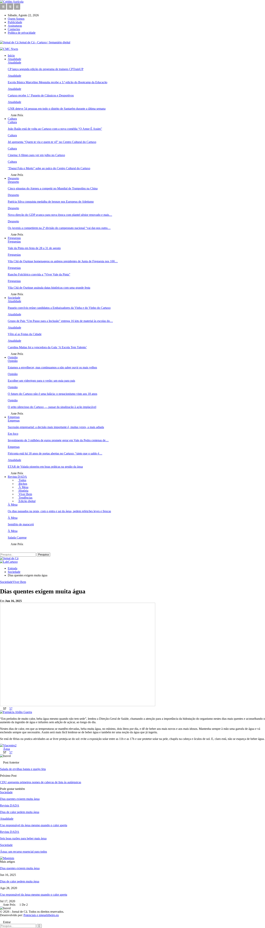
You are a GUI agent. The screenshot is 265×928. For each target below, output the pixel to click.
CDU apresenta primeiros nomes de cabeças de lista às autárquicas (40, 782)
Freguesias (14, 238)
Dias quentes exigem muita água (20, 868)
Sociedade (14, 297)
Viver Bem (25, 494)
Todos (22, 480)
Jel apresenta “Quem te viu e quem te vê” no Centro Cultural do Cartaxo (52, 142)
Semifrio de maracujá (21, 524)
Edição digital (27, 501)
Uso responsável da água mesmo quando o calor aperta (33, 894)
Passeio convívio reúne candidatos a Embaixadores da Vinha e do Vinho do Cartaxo (59, 307)
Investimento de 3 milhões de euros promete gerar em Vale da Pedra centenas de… (58, 440)
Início (11, 55)
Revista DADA (17, 476)
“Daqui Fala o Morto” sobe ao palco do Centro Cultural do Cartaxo (49, 168)
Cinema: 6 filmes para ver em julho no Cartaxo (36, 155)
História (23, 490)
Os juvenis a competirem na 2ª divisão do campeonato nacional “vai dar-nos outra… (59, 228)
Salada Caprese (17, 537)
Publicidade (15, 22)
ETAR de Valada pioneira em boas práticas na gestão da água (45, 466)
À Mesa (23, 487)
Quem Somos (16, 18)
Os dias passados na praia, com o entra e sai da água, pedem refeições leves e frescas (59, 511)
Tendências (25, 497)
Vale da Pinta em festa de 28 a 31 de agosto (34, 248)
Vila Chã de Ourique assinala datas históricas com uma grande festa (49, 287)
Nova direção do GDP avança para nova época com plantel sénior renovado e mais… (60, 214)
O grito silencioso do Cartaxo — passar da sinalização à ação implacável (52, 407)
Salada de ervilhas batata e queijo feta (23, 769)
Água (6, 749)
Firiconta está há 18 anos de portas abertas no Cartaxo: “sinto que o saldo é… (55, 453)
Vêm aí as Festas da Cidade (25, 334)
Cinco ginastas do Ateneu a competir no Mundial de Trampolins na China (53, 188)
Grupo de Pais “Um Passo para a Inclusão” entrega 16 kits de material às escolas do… (60, 321)
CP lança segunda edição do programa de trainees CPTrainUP (45, 69)
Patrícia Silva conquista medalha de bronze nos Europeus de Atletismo (51, 201)
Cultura (12, 118)
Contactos (14, 29)
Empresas (14, 417)
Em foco (13, 433)
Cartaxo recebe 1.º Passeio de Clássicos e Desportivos (41, 95)
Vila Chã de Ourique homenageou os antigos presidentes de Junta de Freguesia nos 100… (63, 261)
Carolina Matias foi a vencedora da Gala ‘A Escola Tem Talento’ (47, 347)
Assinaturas (15, 25)
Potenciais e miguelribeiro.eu (41, 915)
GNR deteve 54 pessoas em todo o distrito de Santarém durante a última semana (57, 108)
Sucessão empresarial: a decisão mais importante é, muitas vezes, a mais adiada (56, 427)
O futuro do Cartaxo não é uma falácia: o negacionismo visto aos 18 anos (52, 393)
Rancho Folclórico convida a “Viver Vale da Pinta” (39, 274)
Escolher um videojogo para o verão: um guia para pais (41, 380)
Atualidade (14, 59)
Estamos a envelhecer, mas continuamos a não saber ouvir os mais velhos (52, 367)
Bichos (22, 483)
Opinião (13, 357)
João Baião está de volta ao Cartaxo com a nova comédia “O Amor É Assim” (55, 128)
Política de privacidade (22, 32)
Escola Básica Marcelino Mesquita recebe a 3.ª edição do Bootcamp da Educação (57, 82)
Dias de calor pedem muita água (19, 881)
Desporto (13, 178)
